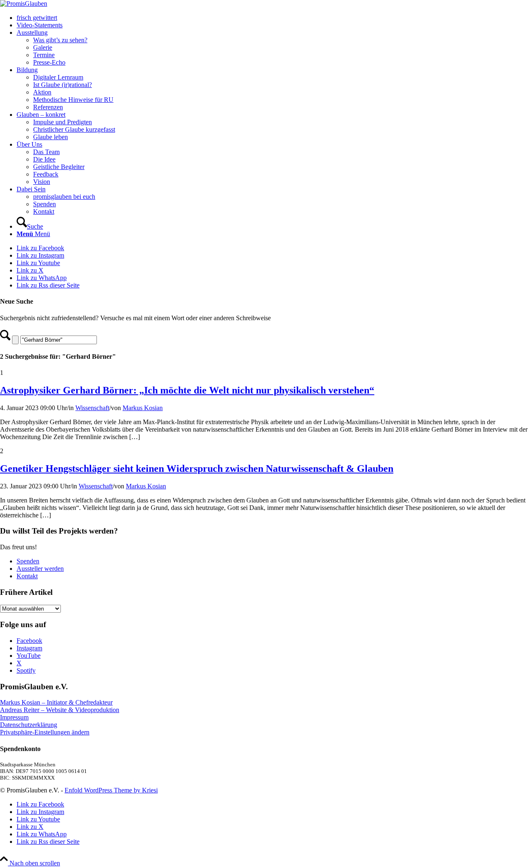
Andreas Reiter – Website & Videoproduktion (59, 709)
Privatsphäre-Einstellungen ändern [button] (44, 732)
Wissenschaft (92, 407)
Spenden (28, 561)
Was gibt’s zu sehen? (60, 39)
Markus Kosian (143, 407)
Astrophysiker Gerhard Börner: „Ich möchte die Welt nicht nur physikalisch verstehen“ (187, 390)
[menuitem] (273, 18)
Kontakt (27, 576)
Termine (44, 54)
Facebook (29, 640)
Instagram (29, 648)
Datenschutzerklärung (28, 724)
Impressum (14, 717)
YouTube (29, 655)
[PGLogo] (23, 3)
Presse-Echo (49, 62)
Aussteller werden (40, 568)
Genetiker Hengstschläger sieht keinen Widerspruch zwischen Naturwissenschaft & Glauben (196, 468)
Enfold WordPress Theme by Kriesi (111, 790)
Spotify (26, 670)
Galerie (42, 47)
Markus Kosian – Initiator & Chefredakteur (56, 702)
